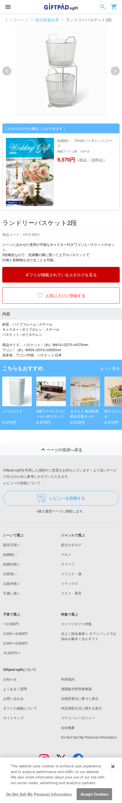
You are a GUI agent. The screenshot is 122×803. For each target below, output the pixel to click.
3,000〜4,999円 (15, 633)
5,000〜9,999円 (15, 643)
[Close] (113, 766)
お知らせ (10, 679)
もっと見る (110, 368)
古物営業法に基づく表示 (79, 698)
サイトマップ (13, 717)
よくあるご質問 (15, 688)
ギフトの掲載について (20, 708)
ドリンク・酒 (71, 573)
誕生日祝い (11, 544)
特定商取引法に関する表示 (81, 708)
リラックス (69, 583)
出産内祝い (11, 583)
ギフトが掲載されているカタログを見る (61, 274)
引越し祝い (11, 592)
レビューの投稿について (22, 482)
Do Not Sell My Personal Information (39, 794)
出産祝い (10, 573)
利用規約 (68, 679)
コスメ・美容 (71, 592)
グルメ (66, 554)
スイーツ (68, 563)
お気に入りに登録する (65, 295)
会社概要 (68, 727)
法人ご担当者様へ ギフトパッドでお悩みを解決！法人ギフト (88, 636)
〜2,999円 (11, 623)
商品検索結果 (47, 20)
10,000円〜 (12, 652)
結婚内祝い (11, 563)
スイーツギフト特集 (76, 623)
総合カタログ (71, 544)
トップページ (16, 20)
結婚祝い (10, 554)
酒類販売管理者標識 (76, 688)
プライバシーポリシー (78, 717)
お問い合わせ (13, 698)
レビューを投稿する (67, 498)
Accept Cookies (94, 794)
